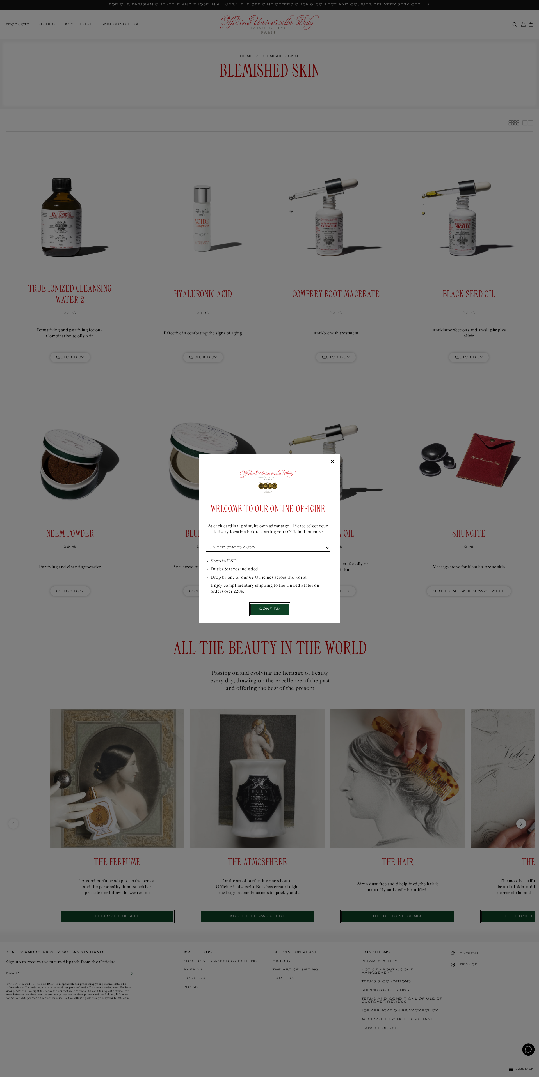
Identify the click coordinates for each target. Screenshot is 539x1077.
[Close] (332, 462)
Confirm (269, 609)
